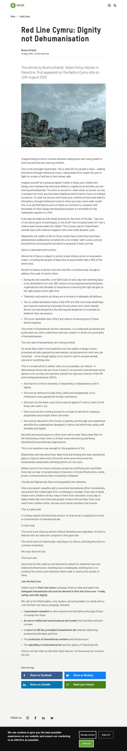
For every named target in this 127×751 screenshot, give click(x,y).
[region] (63, 739)
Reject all (106, 735)
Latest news (25, 16)
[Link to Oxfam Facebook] (35, 718)
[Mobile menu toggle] (109, 5)
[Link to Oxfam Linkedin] (44, 718)
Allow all (86, 743)
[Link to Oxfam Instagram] (27, 717)
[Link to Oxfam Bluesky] (52, 718)
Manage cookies (88, 735)
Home (13, 16)
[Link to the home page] (17, 5)
